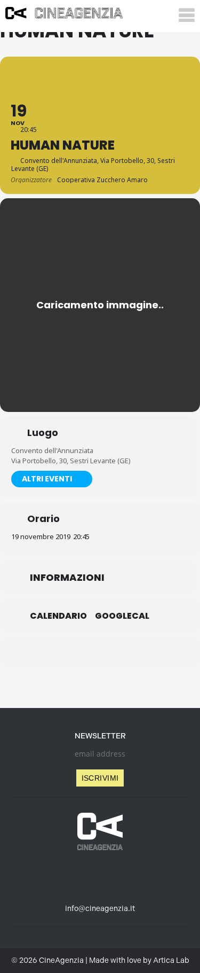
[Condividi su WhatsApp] (99, 651)
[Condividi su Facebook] (56, 651)
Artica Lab (171, 960)
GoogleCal (122, 616)
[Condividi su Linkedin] (77, 651)
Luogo (42, 433)
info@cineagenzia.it (100, 908)
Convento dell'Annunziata (52, 450)
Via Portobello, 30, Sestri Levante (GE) (71, 460)
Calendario (58, 616)
